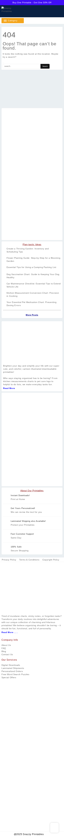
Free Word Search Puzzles (15, 674)
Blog (3, 651)
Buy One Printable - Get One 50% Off (32, 2)
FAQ (3, 648)
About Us (6, 645)
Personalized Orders (12, 671)
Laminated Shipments (12, 668)
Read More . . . (9, 632)
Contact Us (7, 654)
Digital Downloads (10, 665)
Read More (9, 388)
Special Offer (8, 677)
